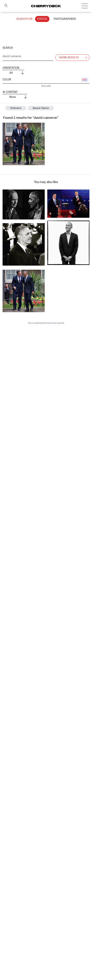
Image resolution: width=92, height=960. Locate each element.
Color (7, 79)
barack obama (41, 108)
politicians (15, 108)
